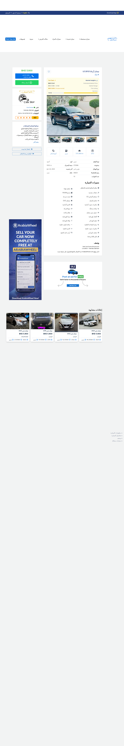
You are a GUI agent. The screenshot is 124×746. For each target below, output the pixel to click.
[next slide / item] (98, 115)
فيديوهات (22, 39)
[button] (54, 139)
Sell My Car (72, 285)
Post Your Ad (10, 39)
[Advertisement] (23, 186)
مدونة (31, 39)
